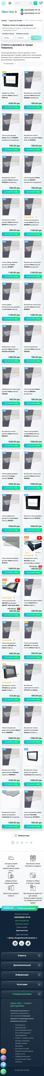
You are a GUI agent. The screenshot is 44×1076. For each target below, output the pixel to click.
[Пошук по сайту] (35, 3)
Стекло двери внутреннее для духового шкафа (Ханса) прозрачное (11, 307)
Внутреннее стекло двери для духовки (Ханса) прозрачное (33, 137)
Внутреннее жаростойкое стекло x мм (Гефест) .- (33, 603)
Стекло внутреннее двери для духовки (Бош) (11, 730)
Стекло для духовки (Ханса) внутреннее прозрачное (10, 137)
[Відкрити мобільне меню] (9, 3)
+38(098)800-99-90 (31, 10)
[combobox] (8, 37)
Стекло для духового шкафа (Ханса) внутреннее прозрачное (31, 222)
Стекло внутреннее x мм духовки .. (10, 603)
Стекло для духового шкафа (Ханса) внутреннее (31, 433)
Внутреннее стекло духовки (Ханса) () (10, 349)
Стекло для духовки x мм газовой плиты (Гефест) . (32, 645)
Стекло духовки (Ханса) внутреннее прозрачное (32, 180)
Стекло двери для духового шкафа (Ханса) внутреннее (10, 518)
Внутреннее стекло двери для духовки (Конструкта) (32, 772)
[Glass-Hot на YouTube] (15, 943)
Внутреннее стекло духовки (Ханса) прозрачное (10, 180)
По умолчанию (9, 63)
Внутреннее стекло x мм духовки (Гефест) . (9, 688)
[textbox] (9, 38)
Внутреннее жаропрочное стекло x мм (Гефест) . (31, 687)
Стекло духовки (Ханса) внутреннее (32, 391)
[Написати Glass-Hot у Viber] (21, 943)
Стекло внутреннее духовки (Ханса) (32, 349)
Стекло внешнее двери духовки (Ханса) (10, 560)
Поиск (36, 38)
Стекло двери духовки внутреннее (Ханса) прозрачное (10, 264)
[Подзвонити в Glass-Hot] (3, 1051)
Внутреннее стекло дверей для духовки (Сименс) (31, 730)
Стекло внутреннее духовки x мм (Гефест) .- (9, 645)
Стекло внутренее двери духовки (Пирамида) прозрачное (32, 814)
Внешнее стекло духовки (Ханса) (33, 517)
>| (31, 843)
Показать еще (23, 836)
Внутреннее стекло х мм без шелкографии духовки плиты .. (32, 560)
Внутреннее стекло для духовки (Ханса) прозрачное (32, 95)
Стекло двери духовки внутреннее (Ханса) (10, 476)
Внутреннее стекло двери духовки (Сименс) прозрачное (10, 772)
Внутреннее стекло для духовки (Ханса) (32, 307)
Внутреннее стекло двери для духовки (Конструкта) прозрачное (10, 814)
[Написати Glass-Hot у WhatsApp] (3, 1071)
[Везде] (31, 3)
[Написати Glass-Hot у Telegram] (28, 943)
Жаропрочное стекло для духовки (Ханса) (11, 391)
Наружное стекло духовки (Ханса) (10, 95)
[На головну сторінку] (3, 3)
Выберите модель (22, 33)
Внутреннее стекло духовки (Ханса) (10, 433)
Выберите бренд (8, 33)
